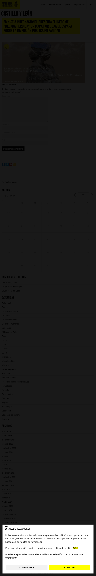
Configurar (26, 567)
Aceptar (69, 567)
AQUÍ (75, 548)
